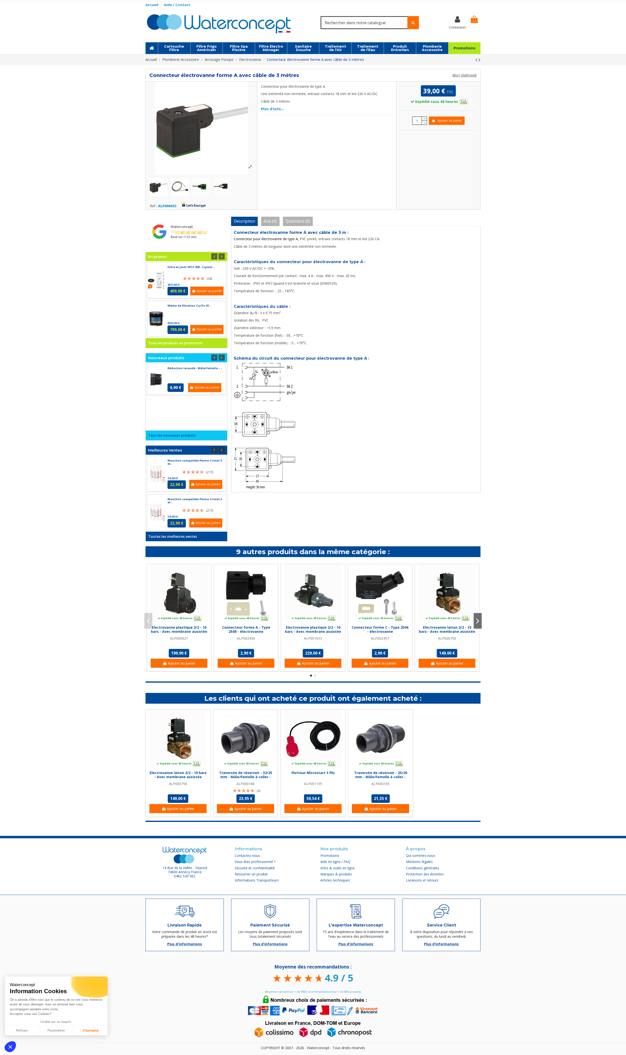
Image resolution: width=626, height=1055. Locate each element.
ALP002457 (380, 638)
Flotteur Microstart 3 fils (313, 772)
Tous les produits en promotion (175, 343)
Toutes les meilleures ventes (172, 536)
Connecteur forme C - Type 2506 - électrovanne (380, 629)
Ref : (153, 206)
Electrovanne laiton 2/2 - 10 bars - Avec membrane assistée (447, 629)
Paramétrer (56, 1030)
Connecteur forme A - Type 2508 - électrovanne (246, 629)
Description (244, 221)
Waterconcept (182, 226)
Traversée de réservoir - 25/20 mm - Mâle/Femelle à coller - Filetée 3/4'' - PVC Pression (380, 776)
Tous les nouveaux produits (172, 435)
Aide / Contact (177, 4)
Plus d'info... (272, 109)
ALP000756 (447, 638)
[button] (10, 1047)
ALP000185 (380, 783)
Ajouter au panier (450, 120)
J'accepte (91, 1030)
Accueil (152, 4)
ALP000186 (245, 783)
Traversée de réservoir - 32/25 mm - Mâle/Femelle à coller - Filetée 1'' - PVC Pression (245, 776)
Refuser (22, 1030)
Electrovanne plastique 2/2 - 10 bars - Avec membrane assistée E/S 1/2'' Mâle (313, 631)
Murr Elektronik (464, 75)
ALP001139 (313, 783)
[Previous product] (477, 59)
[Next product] (480, 59)
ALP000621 (179, 638)
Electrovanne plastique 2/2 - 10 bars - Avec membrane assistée (179, 629)
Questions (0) (298, 221)
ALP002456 (246, 638)
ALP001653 (313, 638)
